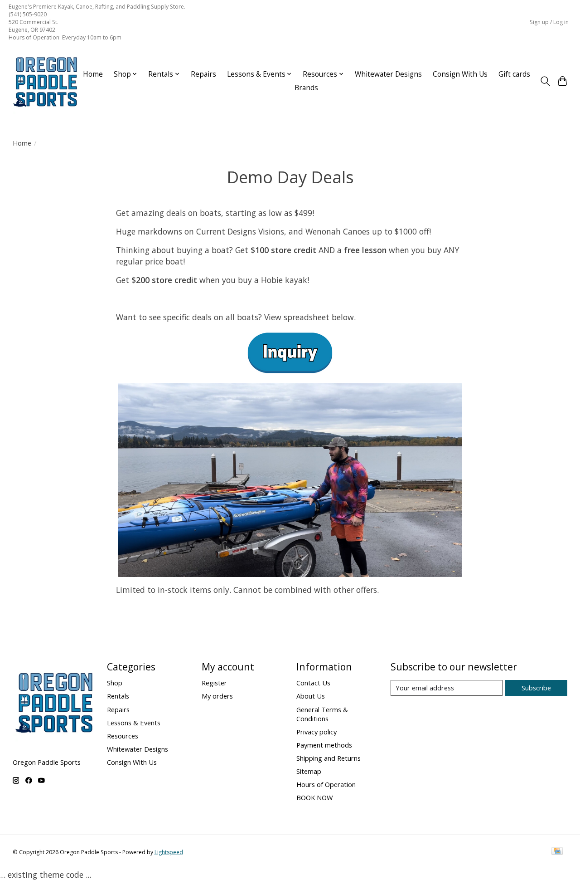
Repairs (203, 74)
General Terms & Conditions (322, 714)
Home (93, 74)
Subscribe (536, 687)
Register (214, 682)
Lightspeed (169, 852)
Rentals (118, 695)
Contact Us (313, 682)
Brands (306, 88)
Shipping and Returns (328, 758)
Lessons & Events (133, 722)
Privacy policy (316, 731)
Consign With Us (460, 74)
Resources (122, 735)
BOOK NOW (314, 797)
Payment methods (324, 744)
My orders (217, 695)
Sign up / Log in (549, 22)
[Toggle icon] (544, 81)
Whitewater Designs (388, 74)
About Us (310, 695)
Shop (114, 682)
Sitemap (308, 771)
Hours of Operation (326, 784)
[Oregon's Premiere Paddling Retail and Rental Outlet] (45, 81)
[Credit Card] (557, 851)
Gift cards (514, 74)
